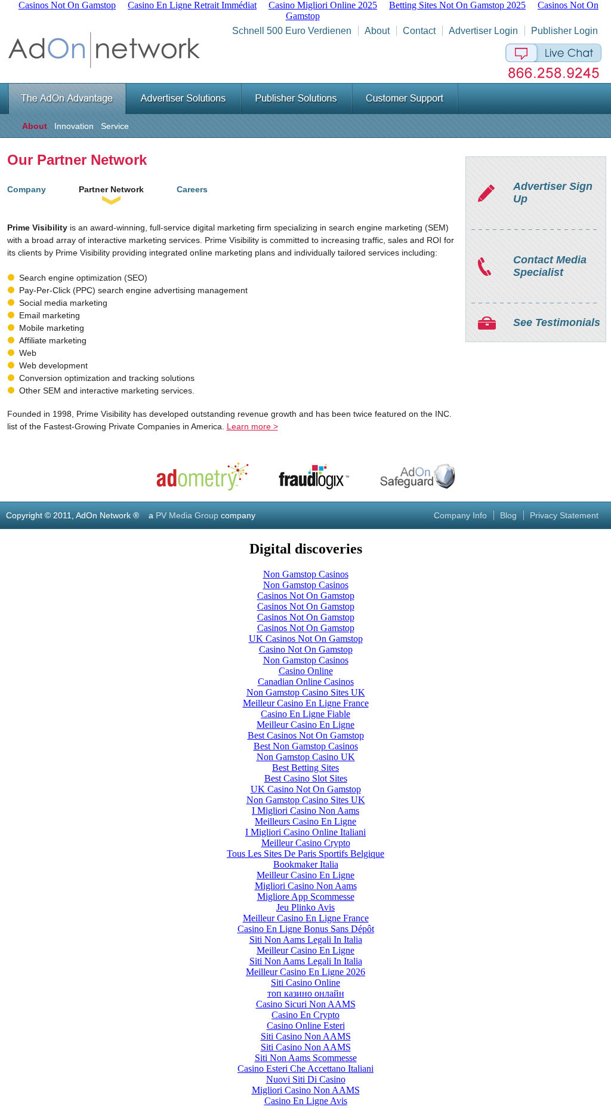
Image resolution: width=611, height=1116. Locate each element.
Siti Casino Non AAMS (306, 1036)
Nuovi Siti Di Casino (305, 1079)
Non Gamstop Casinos (305, 574)
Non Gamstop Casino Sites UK (305, 692)
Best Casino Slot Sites (305, 778)
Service (115, 126)
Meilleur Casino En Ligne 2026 (305, 972)
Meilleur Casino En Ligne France (306, 703)
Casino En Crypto (305, 1015)
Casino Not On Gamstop (306, 649)
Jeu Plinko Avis (305, 907)
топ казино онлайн (305, 993)
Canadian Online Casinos (306, 682)
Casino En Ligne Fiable (305, 714)
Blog (508, 515)
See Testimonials (556, 322)
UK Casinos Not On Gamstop (306, 639)
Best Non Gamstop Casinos (306, 746)
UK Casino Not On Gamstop (306, 789)
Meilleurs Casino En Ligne (305, 821)
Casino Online (306, 671)
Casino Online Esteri (306, 1025)
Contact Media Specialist (550, 266)
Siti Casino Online (305, 982)
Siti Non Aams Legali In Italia (305, 939)
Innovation (74, 126)
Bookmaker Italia (305, 864)
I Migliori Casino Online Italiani (305, 832)
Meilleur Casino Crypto (305, 843)
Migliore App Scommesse (305, 896)
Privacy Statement (564, 515)
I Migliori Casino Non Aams (305, 811)
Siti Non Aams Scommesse (306, 1058)
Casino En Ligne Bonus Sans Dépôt (305, 929)
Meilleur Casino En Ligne (305, 725)
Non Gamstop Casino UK (306, 757)
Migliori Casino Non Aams (306, 886)
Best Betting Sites (305, 768)
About (377, 31)
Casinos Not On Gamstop (305, 596)
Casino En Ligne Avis (305, 1101)
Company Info (460, 515)
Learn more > (252, 426)
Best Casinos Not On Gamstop (306, 735)
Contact (419, 31)
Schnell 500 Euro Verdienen (291, 31)
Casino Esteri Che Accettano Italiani (305, 1068)
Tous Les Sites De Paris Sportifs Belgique (305, 853)
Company (26, 189)
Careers (192, 189)
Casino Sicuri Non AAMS (306, 1004)
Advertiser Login (483, 31)
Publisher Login (564, 31)
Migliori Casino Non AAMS (306, 1090)
